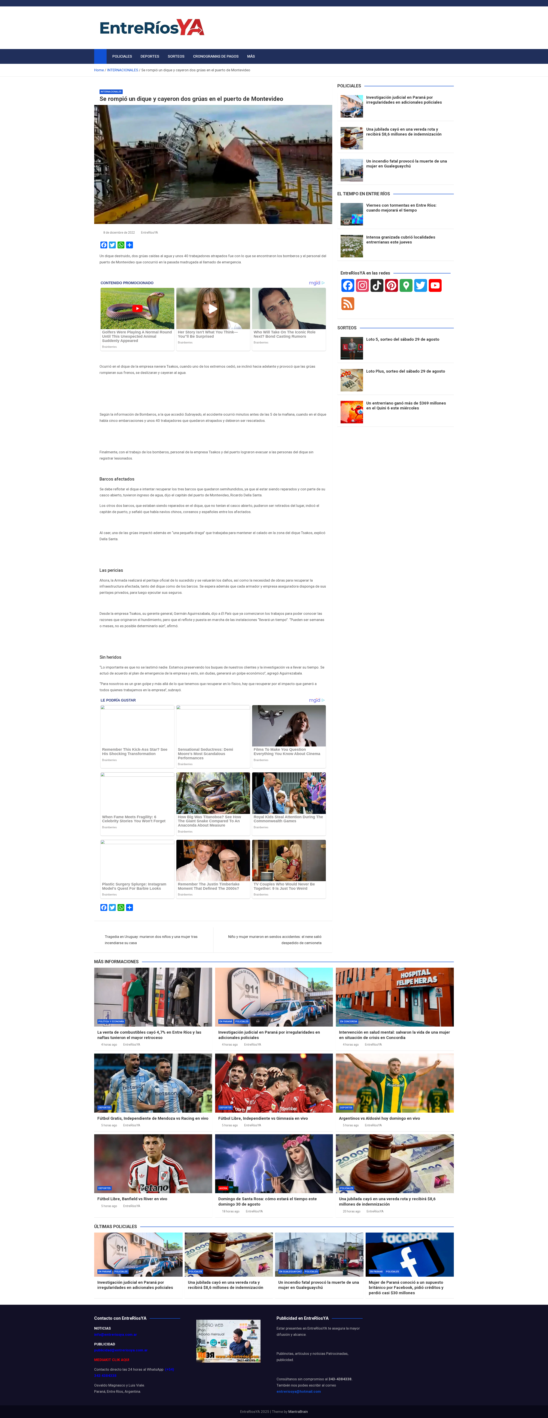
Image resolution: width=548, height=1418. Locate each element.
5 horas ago (109, 1125)
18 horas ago (231, 1211)
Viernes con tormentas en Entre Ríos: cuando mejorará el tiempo (401, 208)
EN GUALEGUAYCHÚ (290, 1271)
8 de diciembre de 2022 (119, 232)
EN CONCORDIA (348, 1021)
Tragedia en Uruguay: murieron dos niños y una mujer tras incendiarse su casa (151, 939)
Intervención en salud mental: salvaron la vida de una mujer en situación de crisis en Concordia (394, 1035)
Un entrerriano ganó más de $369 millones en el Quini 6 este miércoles (406, 405)
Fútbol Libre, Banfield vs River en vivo (132, 1198)
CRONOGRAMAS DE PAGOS (216, 56)
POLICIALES (122, 56)
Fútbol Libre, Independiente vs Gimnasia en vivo (263, 1118)
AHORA (223, 1188)
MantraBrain (298, 1411)
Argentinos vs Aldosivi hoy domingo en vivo (379, 1118)
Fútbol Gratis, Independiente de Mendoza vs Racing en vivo (152, 1118)
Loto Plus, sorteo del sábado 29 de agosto (405, 371)
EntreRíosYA (149, 232)
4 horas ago (109, 1044)
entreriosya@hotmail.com (299, 1391)
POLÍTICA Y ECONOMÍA (111, 1021)
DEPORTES (150, 56)
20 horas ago (351, 1211)
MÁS (251, 56)
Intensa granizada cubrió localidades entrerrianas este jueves (400, 240)
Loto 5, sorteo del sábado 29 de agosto (402, 339)
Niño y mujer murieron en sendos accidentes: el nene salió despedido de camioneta (275, 939)
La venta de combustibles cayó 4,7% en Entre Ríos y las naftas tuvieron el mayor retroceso (149, 1035)
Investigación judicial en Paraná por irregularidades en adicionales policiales (404, 100)
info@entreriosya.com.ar (115, 1334)
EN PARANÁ (225, 1021)
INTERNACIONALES (111, 91)
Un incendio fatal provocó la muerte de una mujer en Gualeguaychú (406, 164)
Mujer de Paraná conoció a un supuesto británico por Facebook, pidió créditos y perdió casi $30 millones (406, 1287)
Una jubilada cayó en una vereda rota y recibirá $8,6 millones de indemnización (404, 132)
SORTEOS (176, 56)
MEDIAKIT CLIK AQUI (111, 1360)
